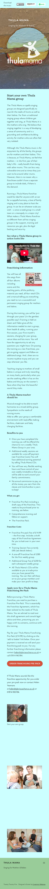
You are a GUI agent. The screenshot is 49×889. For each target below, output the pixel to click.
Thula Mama (18, 20)
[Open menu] (24, 85)
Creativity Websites (39, 884)
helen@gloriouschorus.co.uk (26, 652)
